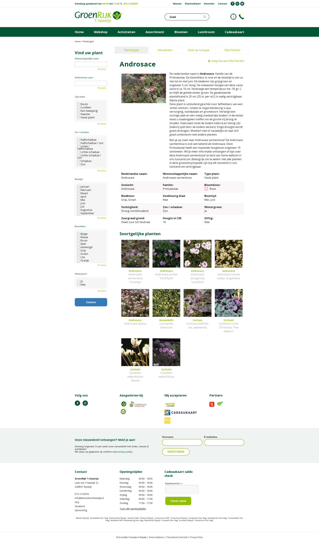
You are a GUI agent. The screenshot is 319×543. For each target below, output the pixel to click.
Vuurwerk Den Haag (170, 520)
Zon (82, 164)
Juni (82, 203)
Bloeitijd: (79, 179)
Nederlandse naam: (84, 77)
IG (85, 403)
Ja (81, 281)
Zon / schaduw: (82, 132)
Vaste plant (87, 117)
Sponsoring (81, 510)
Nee (83, 284)
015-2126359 (130, 3)
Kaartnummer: (173, 483)
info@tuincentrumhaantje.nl (89, 498)
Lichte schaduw (89, 152)
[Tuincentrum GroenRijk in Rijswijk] (99, 17)
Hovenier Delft (133, 518)
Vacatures (80, 506)
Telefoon (241, 16)
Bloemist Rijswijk (82, 518)
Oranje (84, 260)
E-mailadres (210, 437)
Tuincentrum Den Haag (203, 520)
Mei (82, 200)
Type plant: (80, 96)
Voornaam (167, 437)
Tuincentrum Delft (162, 518)
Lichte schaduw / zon (89, 156)
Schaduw (85, 161)
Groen (84, 254)
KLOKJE (233, 16)
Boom (84, 104)
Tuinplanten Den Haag (197, 518)
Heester (85, 114)
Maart (84, 193)
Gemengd (86, 247)
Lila (82, 257)
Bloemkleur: (80, 226)
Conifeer (85, 107)
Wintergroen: (81, 273)
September (87, 213)
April (83, 196)
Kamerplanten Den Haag (217, 518)
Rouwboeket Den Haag (99, 518)
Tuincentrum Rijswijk (178, 518)
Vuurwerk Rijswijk (186, 520)
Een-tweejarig (89, 111)
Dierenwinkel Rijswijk (117, 518)
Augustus (86, 210)
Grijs (83, 250)
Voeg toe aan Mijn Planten (227, 61)
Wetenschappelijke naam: (87, 58)
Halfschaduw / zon (91, 143)
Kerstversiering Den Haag (133, 520)
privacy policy (125, 451)
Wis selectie (102, 69)
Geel (83, 244)
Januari (84, 186)
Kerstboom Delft (116, 520)
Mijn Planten (232, 50)
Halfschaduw (88, 140)
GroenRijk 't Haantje (87, 478)
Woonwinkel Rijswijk (152, 520)
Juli (82, 206)
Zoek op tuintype (198, 50)
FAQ (77, 502)
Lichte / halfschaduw (85, 147)
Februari (85, 190)
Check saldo (178, 501)
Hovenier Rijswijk (147, 518)
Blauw (84, 237)
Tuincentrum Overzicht (177, 537)
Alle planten (165, 50)
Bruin (83, 240)
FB (77, 403)
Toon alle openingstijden (133, 508)
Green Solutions (156, 537)
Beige (84, 234)
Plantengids (131, 50)
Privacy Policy (196, 537)
